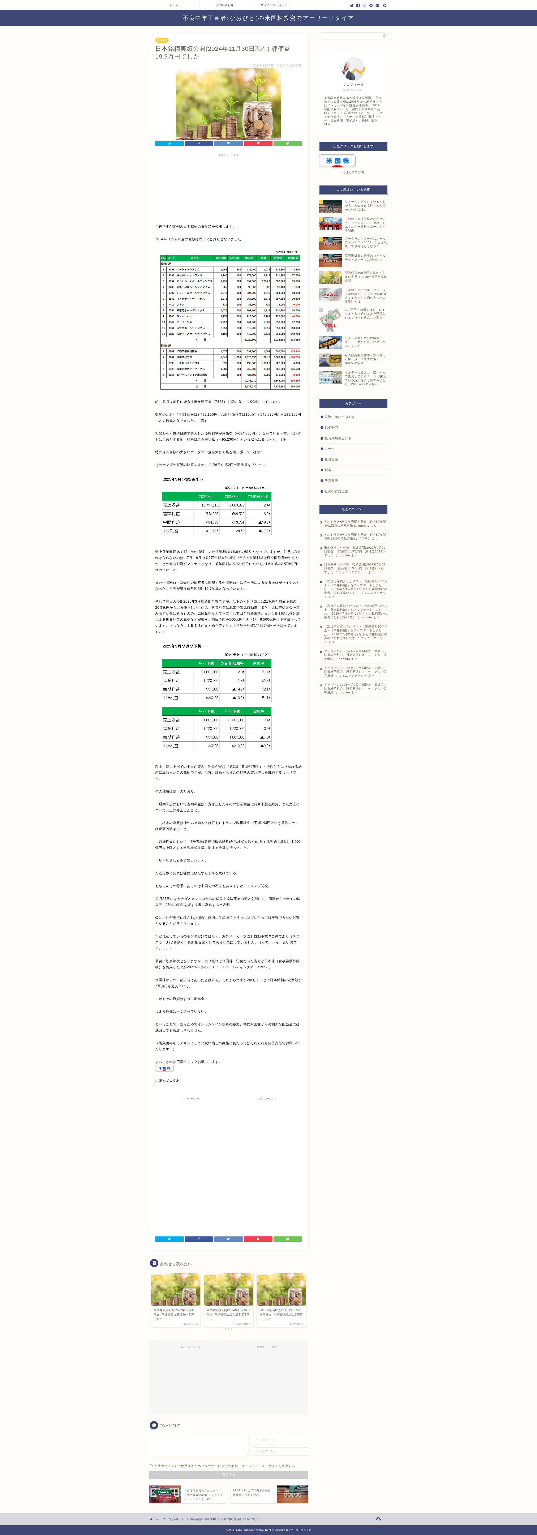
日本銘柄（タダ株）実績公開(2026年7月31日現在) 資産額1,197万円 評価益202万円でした (355, 551)
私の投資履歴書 (336, 491)
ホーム (174, 5)
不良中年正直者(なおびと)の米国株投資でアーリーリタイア (268, 17)
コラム (330, 448)
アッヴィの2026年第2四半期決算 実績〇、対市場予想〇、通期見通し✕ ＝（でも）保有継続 (355, 655)
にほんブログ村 (167, 1080)
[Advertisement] (228, 188)
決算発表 (331, 480)
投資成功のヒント (338, 438)
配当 (328, 470)
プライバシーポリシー (275, 5)
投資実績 (162, 40)
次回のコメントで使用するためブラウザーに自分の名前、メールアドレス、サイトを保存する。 (226, 1466)
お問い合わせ (225, 5)
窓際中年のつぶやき (340, 417)
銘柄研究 (331, 427)
